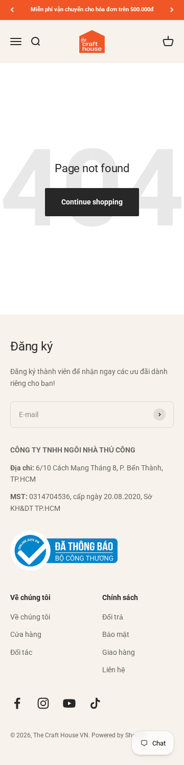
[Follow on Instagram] (43, 703)
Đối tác (21, 652)
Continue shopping (92, 202)
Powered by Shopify (118, 735)
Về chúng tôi (30, 617)
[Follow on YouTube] (69, 703)
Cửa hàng (25, 634)
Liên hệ (113, 670)
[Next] (172, 10)
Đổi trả (112, 617)
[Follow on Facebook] (17, 703)
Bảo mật (115, 634)
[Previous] (12, 10)
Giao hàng (118, 652)
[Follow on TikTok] (95, 703)
